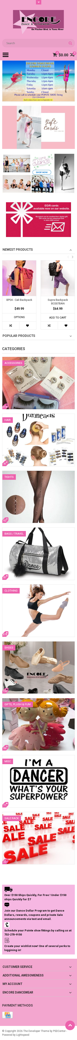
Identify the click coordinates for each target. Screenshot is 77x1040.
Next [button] (72, 257)
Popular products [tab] (19, 336)
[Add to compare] (10, 325)
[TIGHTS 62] (38, 473)
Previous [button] (68, 257)
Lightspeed (22, 1034)
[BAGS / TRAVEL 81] (38, 529)
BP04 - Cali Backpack (19, 299)
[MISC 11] (38, 757)
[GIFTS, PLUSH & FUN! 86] (38, 700)
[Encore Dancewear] (38, 22)
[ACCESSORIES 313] (38, 359)
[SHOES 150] (38, 643)
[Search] (70, 43)
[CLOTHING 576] (38, 586)
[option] (19, 297)
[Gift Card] (38, 205)
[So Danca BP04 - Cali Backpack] (19, 278)
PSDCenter (59, 1031)
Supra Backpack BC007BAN (58, 301)
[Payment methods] (7, 1015)
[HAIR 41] (38, 416)
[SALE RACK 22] (38, 814)
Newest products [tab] (18, 250)
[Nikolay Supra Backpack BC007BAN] (58, 278)
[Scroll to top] (70, 1025)
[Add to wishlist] (27, 325)
